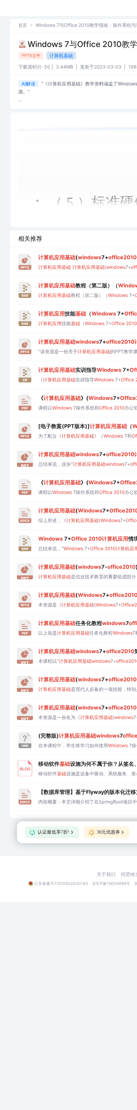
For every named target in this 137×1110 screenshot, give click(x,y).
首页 (22, 25)
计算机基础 (61, 55)
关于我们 (106, 874)
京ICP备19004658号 (111, 883)
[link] (22, 25)
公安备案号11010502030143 (61, 883)
